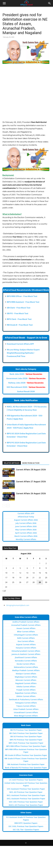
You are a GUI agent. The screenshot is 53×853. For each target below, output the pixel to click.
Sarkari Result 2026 (26, 391)
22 (40, 577)
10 (6, 573)
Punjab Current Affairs (25, 690)
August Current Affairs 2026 (26, 520)
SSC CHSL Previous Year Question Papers (26, 826)
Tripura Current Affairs (26, 706)
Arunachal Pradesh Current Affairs (26, 625)
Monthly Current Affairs (26, 539)
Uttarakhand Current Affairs (26, 712)
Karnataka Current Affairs (26, 660)
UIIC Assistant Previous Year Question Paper (26, 789)
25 (13, 582)
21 (34, 577)
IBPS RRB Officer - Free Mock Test (22, 296)
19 (20, 577)
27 (27, 582)
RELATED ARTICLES (11, 463)
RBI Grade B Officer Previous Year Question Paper (26, 755)
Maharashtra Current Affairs (26, 667)
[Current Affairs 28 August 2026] (8, 472)
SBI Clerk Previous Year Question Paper (26, 733)
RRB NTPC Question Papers (25, 823)
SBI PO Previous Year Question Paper (26, 730)
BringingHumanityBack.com (17, 605)
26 (20, 582)
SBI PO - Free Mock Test (17, 313)
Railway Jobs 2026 (26, 383)
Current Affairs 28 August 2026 (31, 469)
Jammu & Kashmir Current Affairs (26, 654)
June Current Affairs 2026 (26, 526)
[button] (4, 3)
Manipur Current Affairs (26, 673)
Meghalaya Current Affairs (26, 677)
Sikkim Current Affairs (25, 696)
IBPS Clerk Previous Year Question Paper (26, 743)
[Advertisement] (26, 94)
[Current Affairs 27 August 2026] (8, 484)
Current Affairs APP (26, 513)
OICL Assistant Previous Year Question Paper (26, 798)
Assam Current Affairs (26, 628)
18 (13, 577)
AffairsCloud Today (26, 516)
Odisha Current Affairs (25, 686)
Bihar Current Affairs (26, 631)
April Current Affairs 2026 (26, 533)
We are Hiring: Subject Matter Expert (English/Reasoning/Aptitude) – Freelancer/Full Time (23, 352)
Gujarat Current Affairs (26, 644)
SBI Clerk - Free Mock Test (18, 308)
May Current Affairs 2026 (25, 529)
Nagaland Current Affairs (25, 683)
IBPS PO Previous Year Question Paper (26, 740)
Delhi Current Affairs (26, 638)
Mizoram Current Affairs (26, 680)
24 (6, 582)
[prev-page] (4, 505)
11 (13, 573)
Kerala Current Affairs (26, 664)
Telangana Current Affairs (26, 703)
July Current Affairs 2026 (26, 523)
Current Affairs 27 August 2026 (31, 481)
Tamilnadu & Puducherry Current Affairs (26, 699)
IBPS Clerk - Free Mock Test (19, 319)
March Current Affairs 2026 (25, 536)
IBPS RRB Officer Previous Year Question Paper (26, 746)
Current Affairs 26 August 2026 (31, 493)
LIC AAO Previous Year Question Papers (26, 780)
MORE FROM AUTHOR (30, 463)
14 (34, 573)
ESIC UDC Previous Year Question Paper (26, 802)
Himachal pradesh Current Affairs (26, 651)
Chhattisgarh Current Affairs (26, 635)
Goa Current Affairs (26, 641)
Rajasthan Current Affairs (26, 693)
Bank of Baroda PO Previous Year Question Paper (26, 767)
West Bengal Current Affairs (26, 715)
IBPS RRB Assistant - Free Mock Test (23, 302)
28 (34, 582)
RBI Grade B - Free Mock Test (20, 325)
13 (27, 573)
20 (27, 577)
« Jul (4, 591)
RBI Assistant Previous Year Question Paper (25, 764)
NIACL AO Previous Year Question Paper (26, 805)
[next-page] (7, 505)
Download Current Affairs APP (20, 344)
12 (20, 573)
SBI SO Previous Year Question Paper (26, 736)
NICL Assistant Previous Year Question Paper (26, 795)
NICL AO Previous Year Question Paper (25, 792)
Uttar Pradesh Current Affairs (25, 709)
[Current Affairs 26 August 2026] (8, 496)
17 (6, 577)
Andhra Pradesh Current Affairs (25, 622)
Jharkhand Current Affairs (26, 657)
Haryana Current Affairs (26, 648)
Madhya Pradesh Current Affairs (26, 670)
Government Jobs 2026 (25, 378)
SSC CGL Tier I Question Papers (26, 829)
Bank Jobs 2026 (26, 374)
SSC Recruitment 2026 (26, 387)
